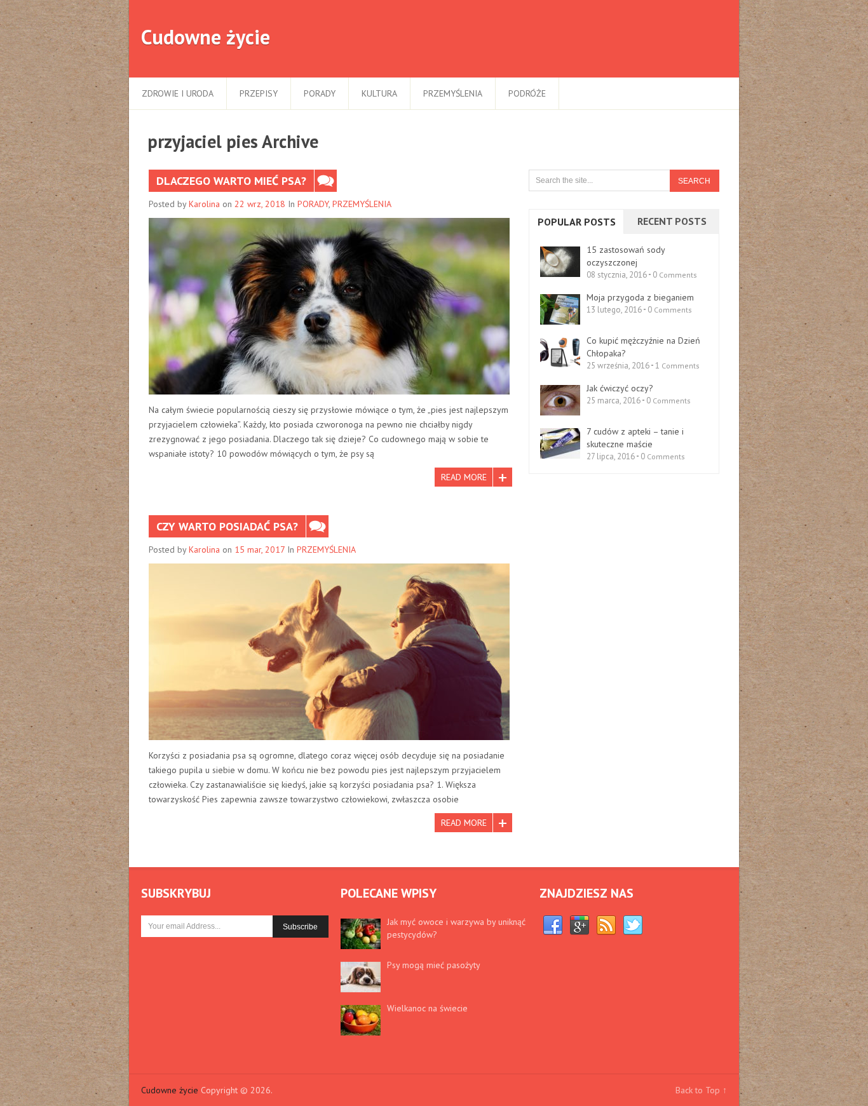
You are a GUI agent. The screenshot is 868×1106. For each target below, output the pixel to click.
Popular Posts (577, 221)
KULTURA (379, 93)
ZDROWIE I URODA (178, 93)
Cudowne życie (205, 37)
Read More (464, 477)
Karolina (204, 204)
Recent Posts (672, 221)
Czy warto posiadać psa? (227, 526)
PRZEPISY (259, 93)
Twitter (633, 925)
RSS (606, 925)
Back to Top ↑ (701, 1090)
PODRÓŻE (527, 93)
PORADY (320, 93)
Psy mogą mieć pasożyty (433, 965)
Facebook (553, 925)
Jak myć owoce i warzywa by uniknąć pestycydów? (456, 928)
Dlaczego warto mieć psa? (231, 180)
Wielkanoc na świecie (427, 1008)
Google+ (579, 925)
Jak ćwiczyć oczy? (620, 388)
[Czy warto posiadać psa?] (329, 651)
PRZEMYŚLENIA (452, 93)
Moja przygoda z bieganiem (640, 297)
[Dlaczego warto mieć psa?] (329, 306)
